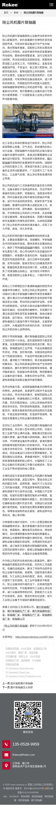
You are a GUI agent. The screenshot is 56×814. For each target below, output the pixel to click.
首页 (6, 12)
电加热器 (33, 652)
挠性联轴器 (23, 800)
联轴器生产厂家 (31, 615)
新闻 (16, 12)
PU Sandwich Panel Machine (20, 668)
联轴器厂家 (13, 615)
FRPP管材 (11, 652)
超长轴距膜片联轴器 (21, 683)
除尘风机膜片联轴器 (16, 626)
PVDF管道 (26, 648)
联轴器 (15, 4)
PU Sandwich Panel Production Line (23, 676)
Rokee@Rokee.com (23, 755)
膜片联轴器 (36, 800)
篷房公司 (23, 656)
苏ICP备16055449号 (34, 788)
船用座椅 (25, 660)
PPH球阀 (36, 660)
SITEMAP (14, 796)
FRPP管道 (35, 656)
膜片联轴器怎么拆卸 (21, 687)
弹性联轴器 (26, 247)
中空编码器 (11, 656)
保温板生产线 (40, 648)
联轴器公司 (18, 619)
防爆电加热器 (12, 648)
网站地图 (25, 796)
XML (5, 796)
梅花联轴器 (37, 796)
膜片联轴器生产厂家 (18, 611)
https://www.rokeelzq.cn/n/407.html (34, 637)
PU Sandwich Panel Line (18, 672)
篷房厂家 (22, 652)
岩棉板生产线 (12, 660)
